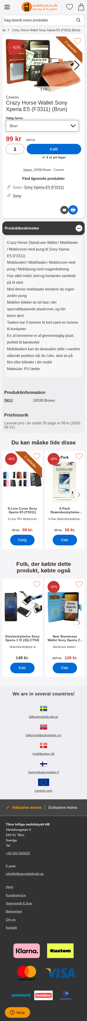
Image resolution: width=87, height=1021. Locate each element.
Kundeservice (16, 895)
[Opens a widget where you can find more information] (17, 1013)
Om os (11, 919)
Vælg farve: (15, 118)
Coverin (12, 97)
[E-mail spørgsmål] (64, 210)
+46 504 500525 (18, 853)
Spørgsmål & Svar (19, 903)
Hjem (9, 887)
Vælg (22, 540)
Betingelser (14, 911)
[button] (77, 65)
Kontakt (11, 927)
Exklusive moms (62, 807)
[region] (43, 228)
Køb (54, 149)
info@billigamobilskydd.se (25, 874)
